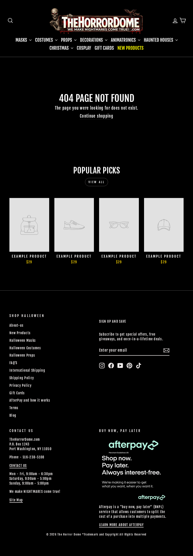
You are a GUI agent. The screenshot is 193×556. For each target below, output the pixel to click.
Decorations (92, 40)
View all (96, 182)
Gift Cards (104, 48)
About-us (16, 325)
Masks (22, 40)
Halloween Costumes (25, 348)
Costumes (44, 40)
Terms (13, 408)
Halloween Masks (22, 340)
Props (67, 40)
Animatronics (124, 40)
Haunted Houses (159, 40)
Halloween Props (22, 355)
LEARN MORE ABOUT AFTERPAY (121, 525)
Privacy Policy (20, 385)
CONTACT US (18, 465)
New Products (130, 48)
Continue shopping (96, 116)
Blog (12, 415)
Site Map (16, 500)
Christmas (59, 48)
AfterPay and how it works (29, 400)
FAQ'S (13, 363)
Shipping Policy (21, 378)
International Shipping (27, 370)
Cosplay (84, 48)
